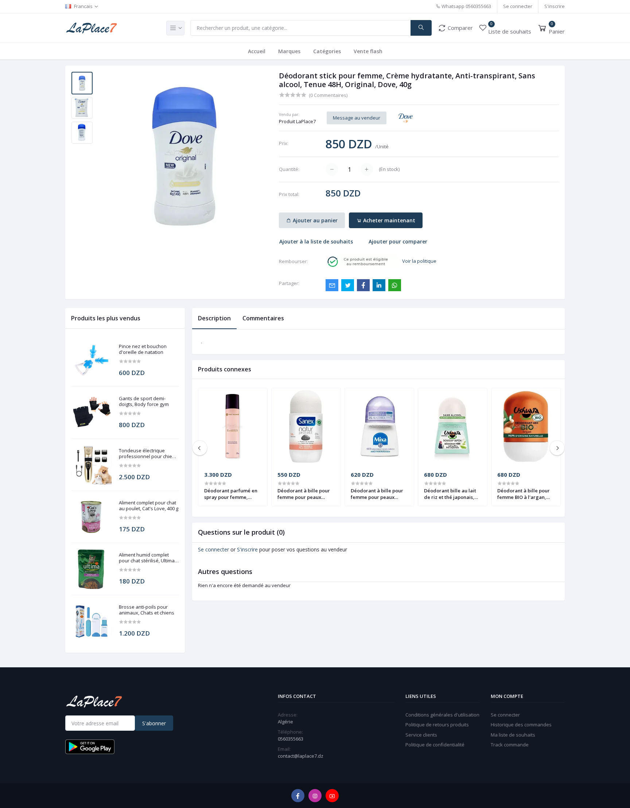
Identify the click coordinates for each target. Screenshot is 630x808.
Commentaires (263, 318)
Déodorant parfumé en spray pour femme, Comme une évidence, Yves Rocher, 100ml (230, 493)
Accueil (256, 51)
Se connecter (517, 6)
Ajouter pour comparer (398, 241)
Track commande (510, 744)
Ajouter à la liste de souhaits (316, 241)
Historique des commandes (521, 724)
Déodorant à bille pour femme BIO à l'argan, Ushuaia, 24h (523, 493)
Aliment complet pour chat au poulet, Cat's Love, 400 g (148, 505)
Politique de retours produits (437, 724)
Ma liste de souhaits (513, 734)
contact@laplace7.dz (300, 756)
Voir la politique (419, 261)
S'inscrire (554, 6)
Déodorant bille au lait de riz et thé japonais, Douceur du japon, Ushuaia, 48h (450, 493)
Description (214, 318)
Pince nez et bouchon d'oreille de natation (143, 349)
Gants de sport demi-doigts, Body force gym (144, 401)
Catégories (327, 51)
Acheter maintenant (388, 220)
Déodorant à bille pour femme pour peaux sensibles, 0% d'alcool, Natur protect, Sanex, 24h (303, 493)
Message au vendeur (356, 117)
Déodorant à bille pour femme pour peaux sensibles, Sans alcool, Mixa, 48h (377, 493)
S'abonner (154, 723)
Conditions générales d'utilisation (442, 714)
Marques (289, 51)
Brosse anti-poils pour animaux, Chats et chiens (146, 610)
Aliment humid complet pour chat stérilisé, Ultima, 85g (147, 557)
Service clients (421, 734)
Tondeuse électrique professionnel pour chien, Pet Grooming (147, 453)
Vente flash (368, 51)
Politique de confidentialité (434, 744)
